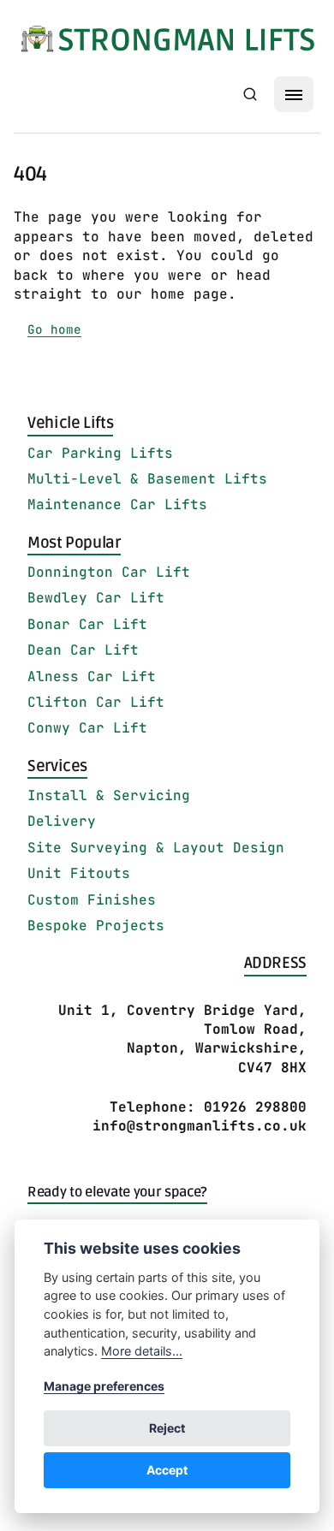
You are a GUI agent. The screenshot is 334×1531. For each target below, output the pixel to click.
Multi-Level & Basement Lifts (147, 479)
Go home (54, 329)
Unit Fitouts (78, 873)
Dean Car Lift (83, 650)
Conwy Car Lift (87, 728)
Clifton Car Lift (95, 702)
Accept (167, 1470)
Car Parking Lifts (100, 453)
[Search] (250, 94)
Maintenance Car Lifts (117, 504)
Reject (167, 1428)
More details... (141, 1351)
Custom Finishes (91, 900)
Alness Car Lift (91, 676)
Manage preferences (104, 1386)
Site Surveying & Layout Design (155, 848)
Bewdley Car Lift (95, 598)
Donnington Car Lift (108, 572)
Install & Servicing (108, 795)
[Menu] (293, 94)
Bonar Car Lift (87, 624)
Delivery (61, 821)
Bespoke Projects (95, 926)
